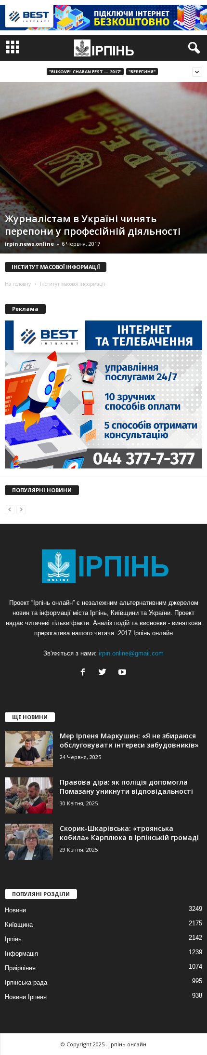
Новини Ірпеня (26, 997)
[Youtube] (123, 673)
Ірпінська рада (26, 982)
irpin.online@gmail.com (131, 653)
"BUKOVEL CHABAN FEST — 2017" (85, 71)
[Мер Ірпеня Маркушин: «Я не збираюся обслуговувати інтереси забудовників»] (29, 749)
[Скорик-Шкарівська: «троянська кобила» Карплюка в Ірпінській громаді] (29, 842)
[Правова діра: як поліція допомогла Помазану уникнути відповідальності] (29, 795)
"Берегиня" (142, 71)
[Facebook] (85, 673)
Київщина (19, 924)
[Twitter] (105, 673)
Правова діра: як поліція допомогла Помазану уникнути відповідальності (126, 786)
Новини (15, 910)
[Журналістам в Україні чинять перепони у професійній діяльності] (103, 168)
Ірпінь (13, 939)
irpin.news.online (29, 243)
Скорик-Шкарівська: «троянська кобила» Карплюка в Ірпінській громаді (129, 833)
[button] (192, 48)
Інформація (21, 953)
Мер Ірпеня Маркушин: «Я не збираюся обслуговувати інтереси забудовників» (129, 740)
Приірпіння (20, 968)
